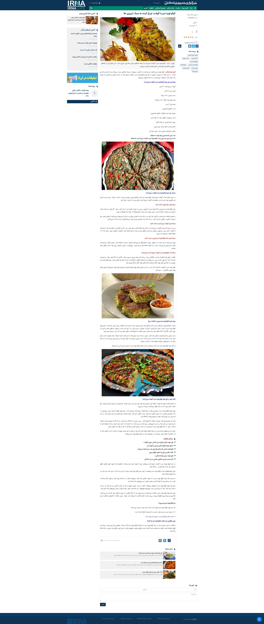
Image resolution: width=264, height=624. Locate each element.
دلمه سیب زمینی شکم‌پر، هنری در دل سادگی (158, 459)
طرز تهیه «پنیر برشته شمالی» (164, 456)
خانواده (151, 8)
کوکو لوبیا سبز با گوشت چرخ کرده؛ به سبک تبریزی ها (149, 13)
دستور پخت (186, 68)
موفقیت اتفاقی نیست (90, 64)
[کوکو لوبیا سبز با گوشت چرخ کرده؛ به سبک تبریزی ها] (137, 39)
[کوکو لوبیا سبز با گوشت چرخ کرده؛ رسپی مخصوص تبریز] (138, 166)
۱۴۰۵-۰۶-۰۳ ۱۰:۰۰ (91, 39)
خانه (191, 8)
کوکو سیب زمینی (193, 65)
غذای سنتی (194, 58)
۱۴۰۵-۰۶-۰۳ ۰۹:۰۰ (91, 46)
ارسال (102, 604)
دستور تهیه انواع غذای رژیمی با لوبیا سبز (160, 445)
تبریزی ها (194, 71)
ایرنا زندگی (180, 3)
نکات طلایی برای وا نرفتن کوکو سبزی (161, 452)
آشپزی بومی (192, 26)
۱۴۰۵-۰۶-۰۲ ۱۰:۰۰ (91, 53)
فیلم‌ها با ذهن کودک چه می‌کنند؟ (87, 43)
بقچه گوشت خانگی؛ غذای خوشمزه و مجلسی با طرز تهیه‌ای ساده (76, 20)
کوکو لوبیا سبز (193, 62)
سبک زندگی (170, 8)
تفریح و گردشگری (160, 8)
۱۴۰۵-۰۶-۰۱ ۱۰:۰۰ (91, 67)
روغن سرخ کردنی (192, 55)
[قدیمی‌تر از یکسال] (169, 555)
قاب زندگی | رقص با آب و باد (88, 50)
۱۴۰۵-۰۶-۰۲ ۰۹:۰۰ (91, 60)
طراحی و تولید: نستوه (188, 619)
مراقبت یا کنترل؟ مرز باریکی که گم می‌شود (84, 57)
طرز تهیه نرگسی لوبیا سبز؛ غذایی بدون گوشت (158, 442)
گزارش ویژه (185, 8)
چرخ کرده (183, 65)
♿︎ (259, 619)
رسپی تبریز (194, 68)
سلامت (178, 8)
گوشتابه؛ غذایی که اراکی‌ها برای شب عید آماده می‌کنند (155, 449)
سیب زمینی (186, 58)
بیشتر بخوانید (168, 439)
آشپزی (146, 8)
